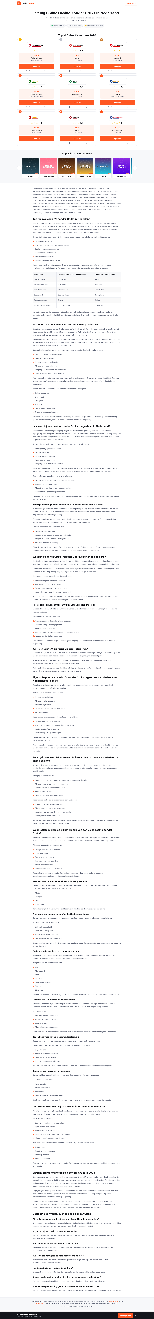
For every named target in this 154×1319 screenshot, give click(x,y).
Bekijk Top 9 (131, 3)
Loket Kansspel (113, 1301)
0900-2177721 (40, 1303)
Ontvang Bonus (125, 1315)
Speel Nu (36, 66)
